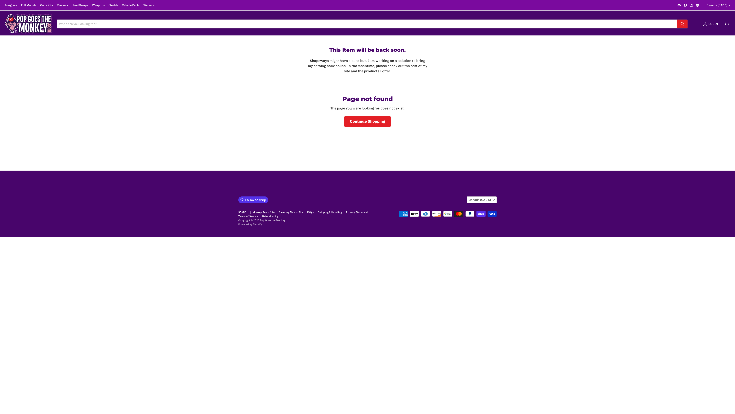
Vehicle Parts (131, 5)
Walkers (148, 5)
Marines (62, 5)
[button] (711, 24)
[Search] (682, 24)
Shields (113, 5)
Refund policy (270, 216)
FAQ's (310, 212)
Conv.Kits (46, 5)
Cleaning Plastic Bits (291, 212)
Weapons (98, 5)
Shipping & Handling (330, 212)
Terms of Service (248, 216)
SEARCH (243, 212)
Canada (717, 5)
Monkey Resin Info (263, 212)
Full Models (28, 5)
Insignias (11, 5)
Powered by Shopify (250, 224)
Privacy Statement (357, 212)
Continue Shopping (367, 121)
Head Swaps (80, 5)
